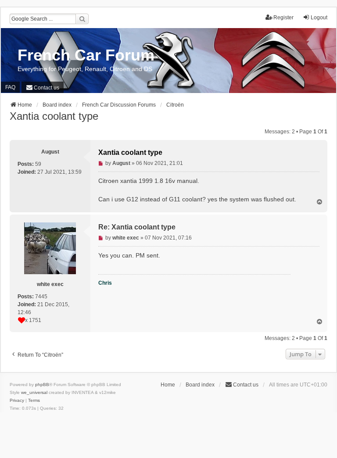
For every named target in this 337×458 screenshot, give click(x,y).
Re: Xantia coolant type (137, 227)
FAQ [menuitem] (10, 87)
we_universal (34, 392)
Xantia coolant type (54, 116)
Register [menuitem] (283, 17)
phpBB (42, 384)
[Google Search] (82, 19)
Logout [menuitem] (319, 17)
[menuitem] (43, 87)
